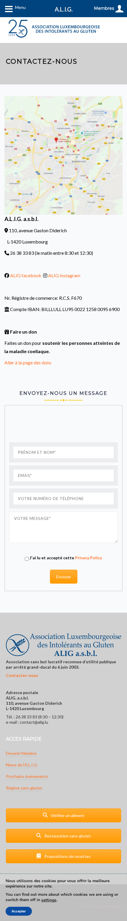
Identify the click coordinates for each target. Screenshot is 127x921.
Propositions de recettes (67, 856)
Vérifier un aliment (67, 815)
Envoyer (63, 576)
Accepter (19, 911)
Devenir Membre (21, 753)
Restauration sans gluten (67, 835)
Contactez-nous (22, 675)
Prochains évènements (27, 776)
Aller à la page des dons (27, 362)
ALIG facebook (25, 275)
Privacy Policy (88, 557)
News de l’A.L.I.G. (22, 764)
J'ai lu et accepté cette (65, 557)
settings (48, 900)
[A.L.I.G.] (54, 29)
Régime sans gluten (24, 787)
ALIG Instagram (64, 275)
